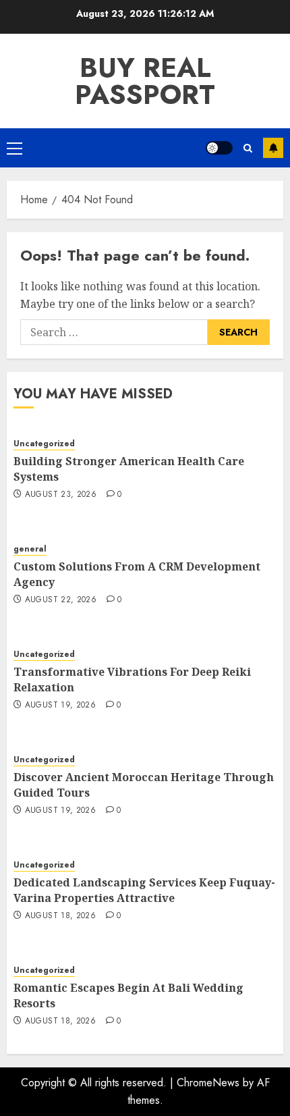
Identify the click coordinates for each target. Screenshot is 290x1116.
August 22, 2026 (60, 600)
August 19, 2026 (60, 705)
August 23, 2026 (60, 494)
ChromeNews (208, 1082)
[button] (14, 148)
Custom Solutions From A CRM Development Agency (136, 574)
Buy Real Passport (145, 81)
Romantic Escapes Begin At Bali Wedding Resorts (128, 995)
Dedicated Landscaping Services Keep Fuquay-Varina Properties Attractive (144, 890)
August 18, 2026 (60, 916)
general (30, 549)
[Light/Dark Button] (219, 148)
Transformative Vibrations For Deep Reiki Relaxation (132, 679)
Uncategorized (44, 444)
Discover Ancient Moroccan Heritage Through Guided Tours (143, 784)
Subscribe (273, 148)
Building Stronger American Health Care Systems (128, 468)
